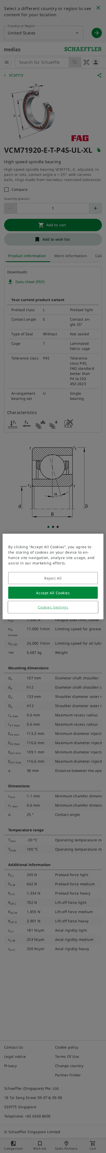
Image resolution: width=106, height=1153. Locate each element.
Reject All (53, 578)
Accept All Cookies (53, 592)
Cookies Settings (53, 607)
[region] (53, 576)
